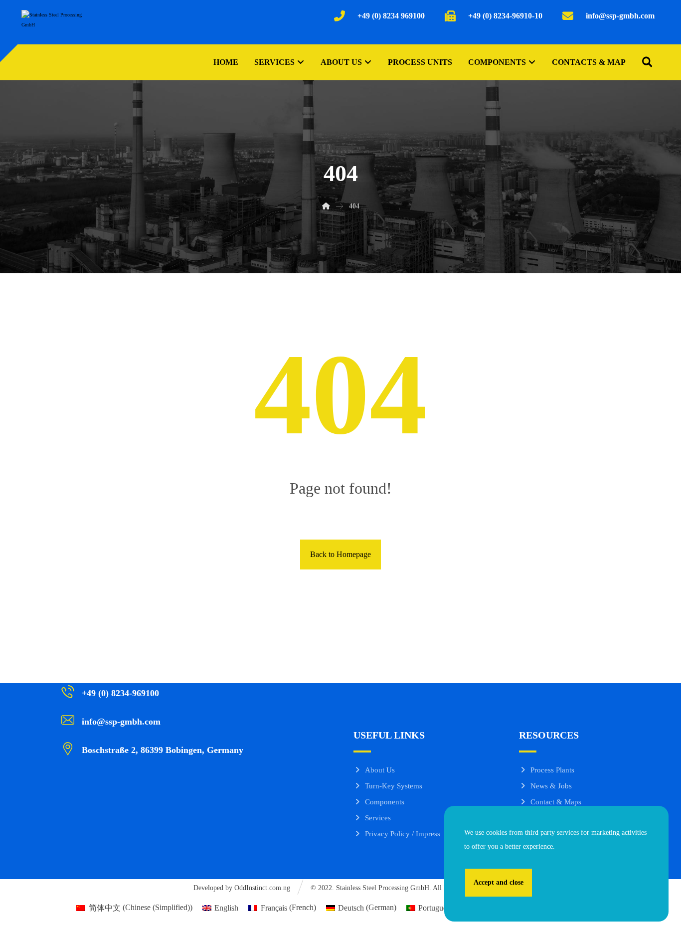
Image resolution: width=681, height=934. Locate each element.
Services (378, 818)
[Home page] (326, 206)
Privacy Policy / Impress (402, 834)
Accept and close (498, 882)
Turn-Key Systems (393, 786)
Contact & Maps (555, 802)
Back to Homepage (340, 554)
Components (384, 802)
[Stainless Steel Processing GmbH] (51, 25)
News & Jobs (551, 786)
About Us (380, 770)
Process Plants (552, 770)
